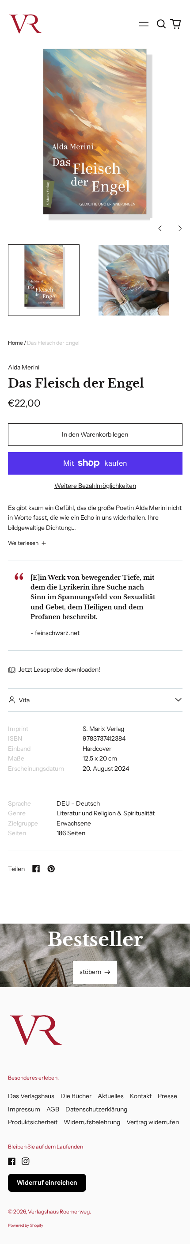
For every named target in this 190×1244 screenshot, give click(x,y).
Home (15, 342)
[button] (162, 24)
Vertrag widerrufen (152, 1122)
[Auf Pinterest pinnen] (51, 869)
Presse (167, 1096)
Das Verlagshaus (31, 1096)
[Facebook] (12, 1161)
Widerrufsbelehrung (92, 1122)
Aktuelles (111, 1096)
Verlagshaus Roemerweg (59, 1211)
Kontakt (141, 1096)
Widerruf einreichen (47, 1182)
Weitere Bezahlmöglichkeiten (95, 486)
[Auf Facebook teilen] (36, 869)
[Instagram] (26, 1161)
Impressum (24, 1109)
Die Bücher (76, 1096)
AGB (52, 1109)
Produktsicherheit (32, 1122)
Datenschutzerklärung (96, 1109)
